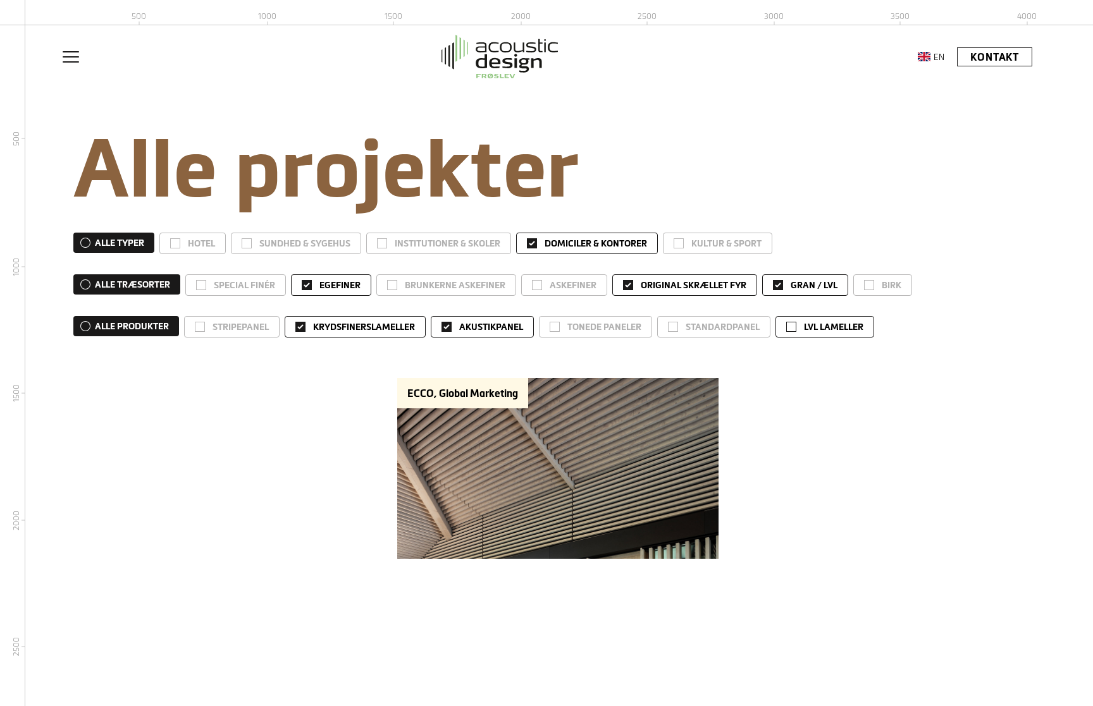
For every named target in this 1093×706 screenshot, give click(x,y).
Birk (891, 285)
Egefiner (340, 285)
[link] (192, 243)
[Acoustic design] (500, 56)
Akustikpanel (491, 326)
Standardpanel (723, 326)
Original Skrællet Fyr (693, 285)
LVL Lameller (833, 326)
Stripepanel (241, 326)
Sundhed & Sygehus (304, 243)
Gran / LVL (814, 285)
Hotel (201, 243)
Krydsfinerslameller (364, 326)
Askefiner (573, 285)
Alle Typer (119, 242)
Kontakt (994, 57)
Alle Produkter (132, 326)
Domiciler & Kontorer (596, 243)
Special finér (244, 285)
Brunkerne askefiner (455, 285)
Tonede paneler (604, 326)
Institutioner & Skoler (447, 243)
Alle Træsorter (132, 284)
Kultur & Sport (726, 243)
